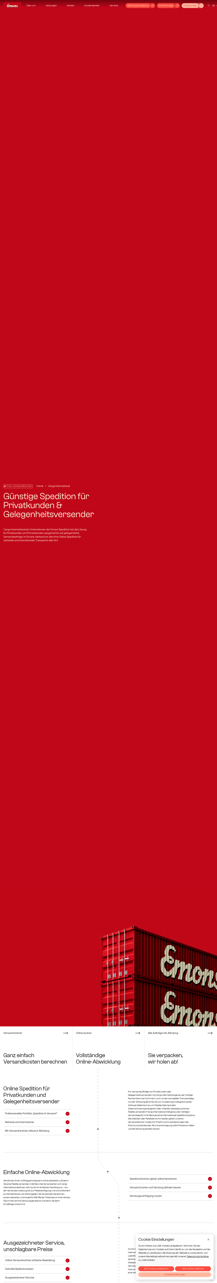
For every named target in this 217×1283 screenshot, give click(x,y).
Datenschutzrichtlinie (198, 1256)
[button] (29, 5)
